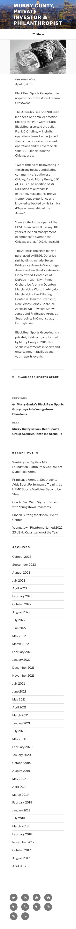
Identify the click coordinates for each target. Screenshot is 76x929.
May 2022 (19, 636)
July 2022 (18, 620)
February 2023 (22, 596)
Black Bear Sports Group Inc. (34, 93)
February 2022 (22, 652)
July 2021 (18, 683)
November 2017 (23, 842)
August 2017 (21, 858)
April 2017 (19, 866)
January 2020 (21, 755)
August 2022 (21, 612)
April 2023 (19, 588)
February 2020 (22, 747)
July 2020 (19, 731)
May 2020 (19, 739)
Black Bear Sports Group (38, 377)
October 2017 (21, 850)
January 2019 (21, 810)
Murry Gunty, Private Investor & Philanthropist (38, 14)
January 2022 (21, 659)
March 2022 (20, 644)
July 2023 (19, 580)
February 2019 (22, 802)
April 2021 (19, 707)
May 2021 (19, 699)
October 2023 (22, 556)
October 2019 (21, 763)
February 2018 (22, 834)
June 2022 (19, 628)
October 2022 (21, 604)
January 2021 (21, 723)
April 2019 (19, 787)
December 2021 (23, 667)
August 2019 (21, 771)
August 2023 (21, 572)
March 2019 (20, 795)
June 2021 (19, 691)
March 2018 (20, 826)
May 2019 (19, 779)
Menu (40, 34)
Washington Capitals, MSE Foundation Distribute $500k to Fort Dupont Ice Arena (37, 467)
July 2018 (18, 818)
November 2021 (23, 675)
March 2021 (20, 715)
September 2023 (24, 564)
